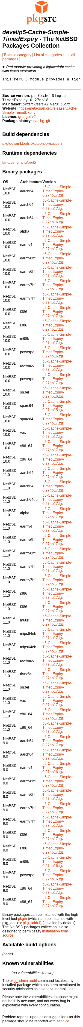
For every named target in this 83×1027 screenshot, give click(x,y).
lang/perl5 (10, 162)
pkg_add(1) (32, 923)
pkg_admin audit (23, 981)
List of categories (48, 55)
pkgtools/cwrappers (46, 143)
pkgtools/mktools (16, 143)
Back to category (17, 55)
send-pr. (63, 1021)
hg (42, 121)
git (48, 121)
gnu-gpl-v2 (27, 117)
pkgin (22, 919)
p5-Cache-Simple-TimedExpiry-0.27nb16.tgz (57, 218)
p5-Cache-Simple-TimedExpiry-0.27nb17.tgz (57, 191)
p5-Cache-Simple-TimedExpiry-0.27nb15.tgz (57, 406)
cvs (35, 121)
